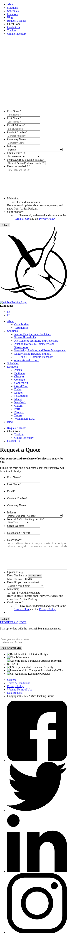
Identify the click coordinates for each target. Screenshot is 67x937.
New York (20, 402)
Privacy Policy (47, 218)
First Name (14, 111)
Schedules (13, 10)
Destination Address (18, 532)
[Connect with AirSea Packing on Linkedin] (37, 871)
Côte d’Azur (21, 386)
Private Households (25, 337)
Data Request (14, 692)
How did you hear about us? (23, 582)
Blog (10, 17)
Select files (35, 575)
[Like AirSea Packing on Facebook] (37, 760)
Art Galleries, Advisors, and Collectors (36, 340)
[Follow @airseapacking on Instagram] (37, 932)
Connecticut (21, 382)
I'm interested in (16, 152)
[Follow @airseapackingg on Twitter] (37, 810)
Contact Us (13, 27)
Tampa (18, 415)
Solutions (12, 7)
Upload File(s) (15, 572)
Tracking (12, 30)
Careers (11, 679)
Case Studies (21, 324)
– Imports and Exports (26, 360)
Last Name (14, 118)
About (10, 4)
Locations (12, 14)
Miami (18, 399)
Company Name (16, 139)
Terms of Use (21, 218)
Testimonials (21, 327)
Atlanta (18, 369)
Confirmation (15, 211)
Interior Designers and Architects (32, 334)
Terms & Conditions (18, 683)
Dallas (17, 389)
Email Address (16, 125)
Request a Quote (16, 20)
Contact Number (17, 132)
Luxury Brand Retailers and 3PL (32, 353)
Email (11, 491)
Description (14, 539)
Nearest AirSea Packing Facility (25, 159)
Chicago (19, 376)
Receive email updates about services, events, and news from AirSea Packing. (35, 207)
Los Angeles (21, 395)
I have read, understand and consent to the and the (40, 217)
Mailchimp (13, 198)
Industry (11, 146)
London (18, 392)
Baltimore (19, 373)
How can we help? (18, 166)
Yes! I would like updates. (26, 202)
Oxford (18, 405)
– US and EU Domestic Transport (33, 356)
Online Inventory (16, 33)
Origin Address (15, 525)
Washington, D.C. (24, 418)
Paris (17, 408)
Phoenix (19, 412)
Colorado (19, 379)
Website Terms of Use (19, 689)
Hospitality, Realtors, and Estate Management (40, 350)
